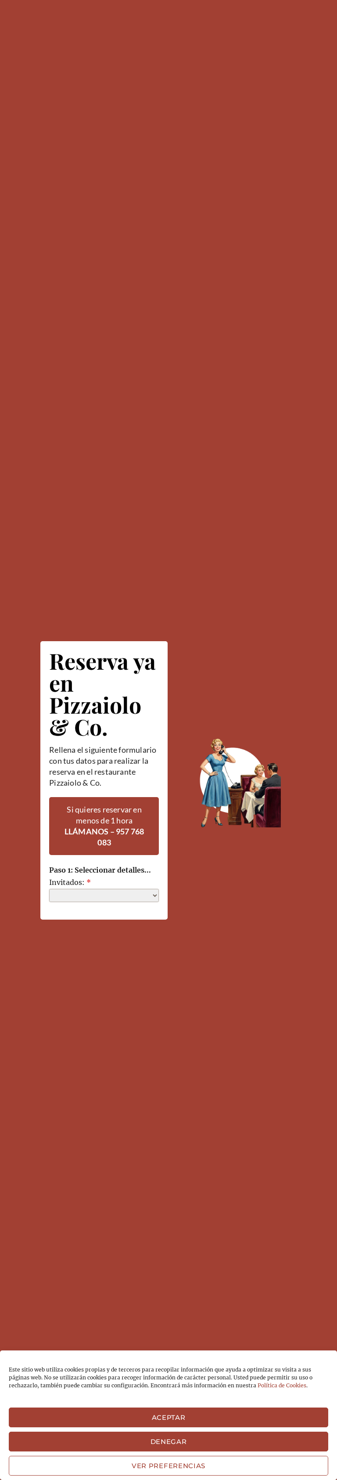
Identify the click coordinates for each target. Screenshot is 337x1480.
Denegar (169, 1441)
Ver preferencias (168, 1466)
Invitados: (70, 882)
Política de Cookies (282, 1385)
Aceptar (169, 1417)
